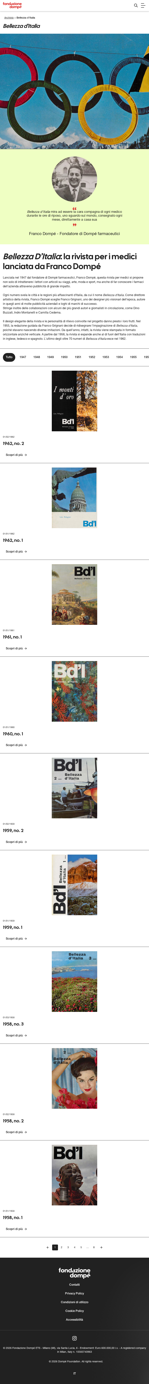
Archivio (9, 18)
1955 (133, 357)
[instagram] (74, 1338)
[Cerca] (136, 5)
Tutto (9, 357)
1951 (78, 357)
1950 (64, 357)
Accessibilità (74, 1319)
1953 (105, 357)
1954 (119, 357)
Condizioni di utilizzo (74, 1302)
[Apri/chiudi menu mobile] (143, 5)
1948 (36, 357)
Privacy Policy (74, 1293)
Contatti (74, 1285)
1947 (23, 357)
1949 (50, 357)
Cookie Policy (74, 1311)
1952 (92, 357)
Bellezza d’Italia (26, 18)
